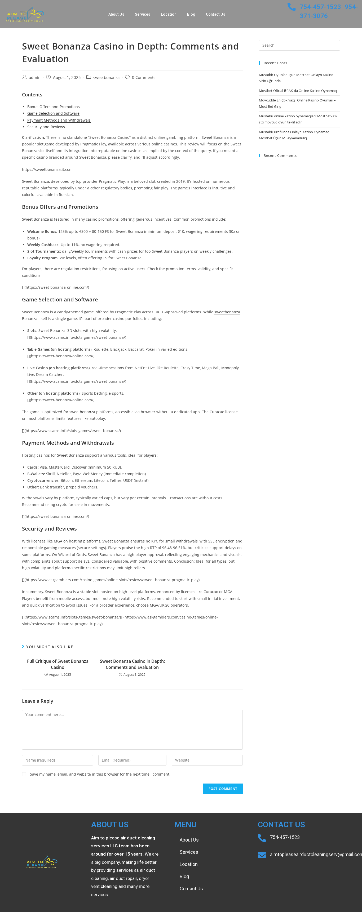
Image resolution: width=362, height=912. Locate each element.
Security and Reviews (46, 126)
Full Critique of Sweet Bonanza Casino (58, 664)
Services (142, 14)
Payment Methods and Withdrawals (59, 120)
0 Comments (143, 77)
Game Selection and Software (53, 113)
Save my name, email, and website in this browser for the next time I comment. (100, 774)
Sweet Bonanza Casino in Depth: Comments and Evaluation (132, 664)
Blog (191, 14)
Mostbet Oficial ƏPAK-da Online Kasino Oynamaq (298, 90)
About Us (116, 14)
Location (168, 14)
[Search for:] (299, 44)
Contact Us (215, 14)
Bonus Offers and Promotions (53, 106)
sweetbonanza (106, 77)
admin (35, 77)
